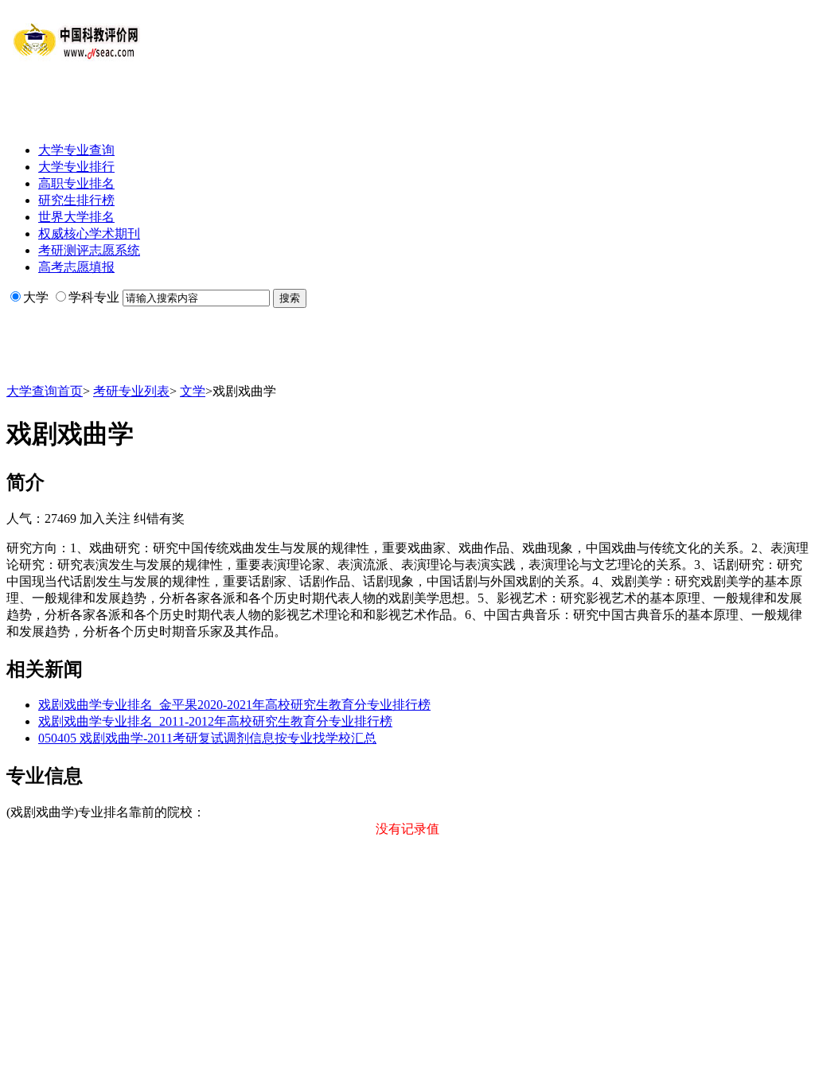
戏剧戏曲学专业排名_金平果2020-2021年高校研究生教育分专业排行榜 (234, 704)
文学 (192, 391)
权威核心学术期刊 (89, 233)
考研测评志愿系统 (89, 250)
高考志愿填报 (76, 267)
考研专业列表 (131, 391)
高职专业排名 (76, 183)
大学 (36, 297)
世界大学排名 (76, 217)
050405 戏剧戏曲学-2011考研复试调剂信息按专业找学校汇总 (207, 738)
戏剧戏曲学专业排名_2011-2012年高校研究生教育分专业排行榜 (215, 721)
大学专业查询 (76, 150)
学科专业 (93, 297)
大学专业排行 (76, 166)
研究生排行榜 (76, 200)
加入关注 (105, 518)
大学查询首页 (44, 391)
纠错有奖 (159, 518)
